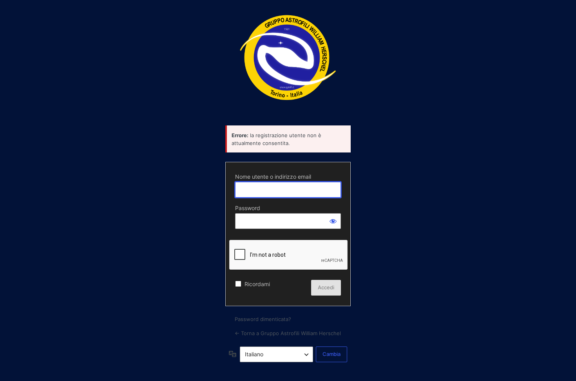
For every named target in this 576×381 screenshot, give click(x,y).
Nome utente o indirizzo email (273, 176)
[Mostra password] (333, 221)
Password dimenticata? (263, 319)
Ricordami (257, 284)
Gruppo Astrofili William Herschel (288, 62)
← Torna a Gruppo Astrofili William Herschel (288, 333)
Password (247, 208)
